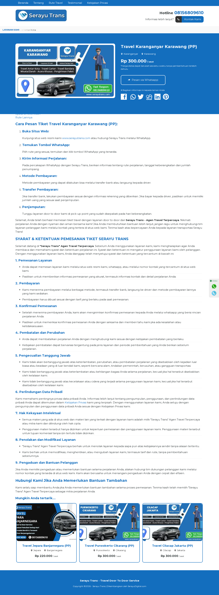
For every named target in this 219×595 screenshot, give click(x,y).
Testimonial (75, 2)
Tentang (38, 2)
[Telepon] (214, 293)
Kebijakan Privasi (97, 2)
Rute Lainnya (23, 117)
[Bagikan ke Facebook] (124, 98)
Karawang (150, 53)
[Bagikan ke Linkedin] (158, 98)
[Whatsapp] (214, 286)
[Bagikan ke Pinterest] (167, 98)
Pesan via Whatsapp (144, 79)
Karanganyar (131, 53)
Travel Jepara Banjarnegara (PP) (46, 545)
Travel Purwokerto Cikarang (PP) (109, 545)
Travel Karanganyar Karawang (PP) (159, 46)
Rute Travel (56, 2)
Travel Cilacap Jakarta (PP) (172, 545)
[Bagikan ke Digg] (150, 98)
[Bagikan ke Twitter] (141, 98)
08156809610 (189, 12)
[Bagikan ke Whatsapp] (133, 98)
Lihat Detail (49, 522)
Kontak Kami (192, 19)
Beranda (23, 2)
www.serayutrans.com (76, 138)
